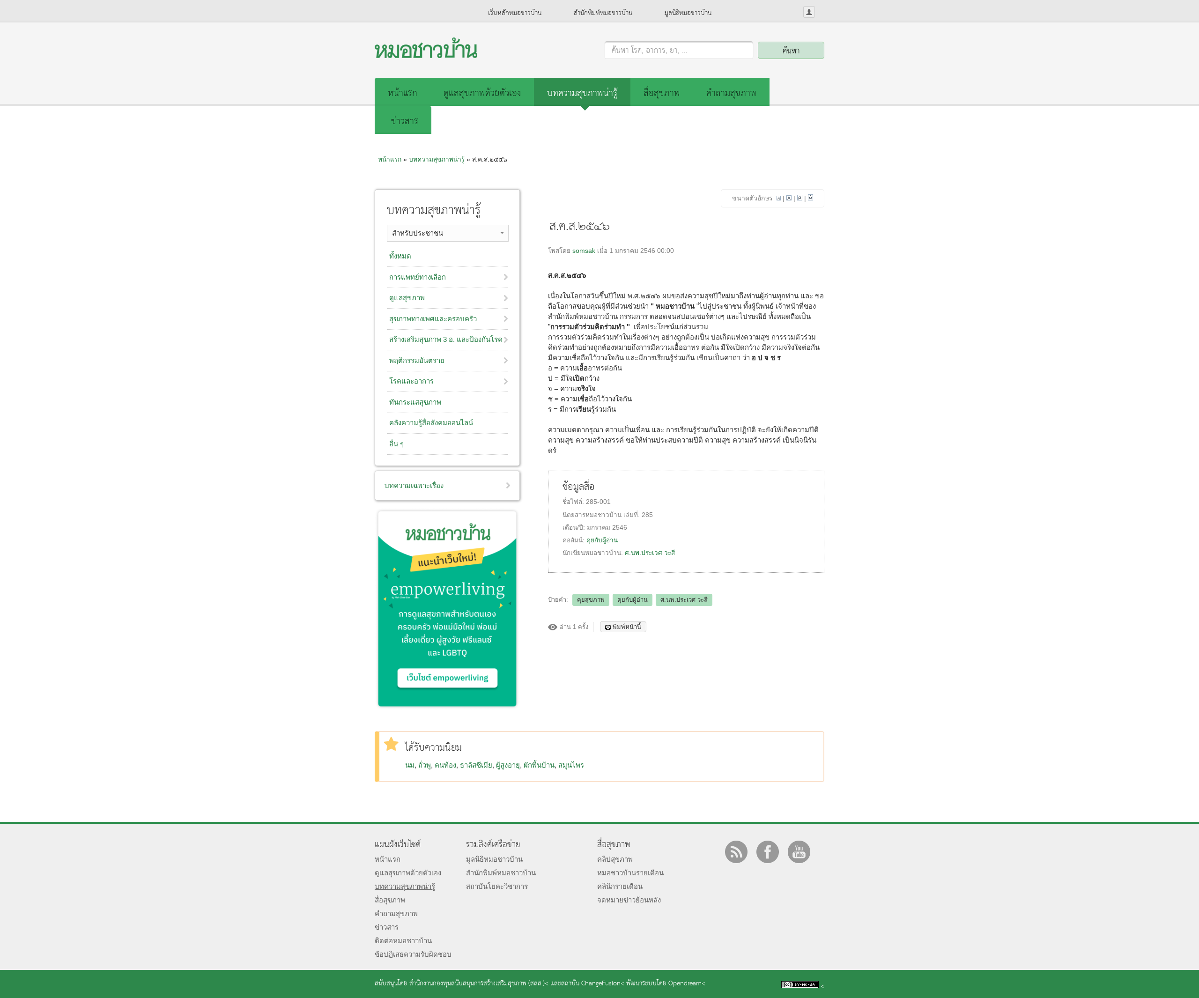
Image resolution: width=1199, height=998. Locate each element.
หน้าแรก (402, 93)
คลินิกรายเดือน (620, 886)
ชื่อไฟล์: (574, 501)
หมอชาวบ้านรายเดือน (630, 873)
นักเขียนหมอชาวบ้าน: (593, 552)
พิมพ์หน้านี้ (627, 626)
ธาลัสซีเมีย (476, 765)
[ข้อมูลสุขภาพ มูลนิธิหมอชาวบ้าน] (426, 55)
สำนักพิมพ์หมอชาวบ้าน (603, 13)
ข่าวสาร (404, 121)
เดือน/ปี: (574, 527)
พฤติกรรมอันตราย (416, 360)
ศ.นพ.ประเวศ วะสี (650, 552)
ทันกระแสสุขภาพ (415, 402)
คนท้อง (445, 765)
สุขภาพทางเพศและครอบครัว (433, 319)
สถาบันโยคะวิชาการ (497, 886)
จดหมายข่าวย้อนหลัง (629, 900)
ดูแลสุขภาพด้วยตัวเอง (482, 93)
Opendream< (686, 984)
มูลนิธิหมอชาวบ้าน (688, 13)
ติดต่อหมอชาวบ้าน (403, 941)
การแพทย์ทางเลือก (417, 277)
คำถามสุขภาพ (731, 93)
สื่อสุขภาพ (662, 93)
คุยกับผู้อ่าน (602, 540)
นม (409, 765)
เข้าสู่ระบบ (809, 12)
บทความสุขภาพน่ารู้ (582, 93)
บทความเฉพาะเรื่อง (414, 485)
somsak (583, 250)
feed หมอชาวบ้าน (736, 852)
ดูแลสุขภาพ (407, 298)
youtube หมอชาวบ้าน (799, 852)
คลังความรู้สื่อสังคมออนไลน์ (431, 423)
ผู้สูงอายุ (508, 765)
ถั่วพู (424, 765)
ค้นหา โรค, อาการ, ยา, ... (650, 51)
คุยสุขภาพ (591, 599)
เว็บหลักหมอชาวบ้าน (514, 13)
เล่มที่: (632, 514)
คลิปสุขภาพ (615, 859)
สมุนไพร (571, 765)
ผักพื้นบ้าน (539, 765)
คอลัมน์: (574, 540)
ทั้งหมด (400, 256)
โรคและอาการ (411, 381)
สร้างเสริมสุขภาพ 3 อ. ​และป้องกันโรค (446, 339)
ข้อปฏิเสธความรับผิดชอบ (413, 954)
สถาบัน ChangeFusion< (592, 984)
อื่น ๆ (396, 444)
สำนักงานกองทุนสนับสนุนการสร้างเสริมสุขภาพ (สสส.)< (478, 984)
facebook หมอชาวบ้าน (767, 852)
